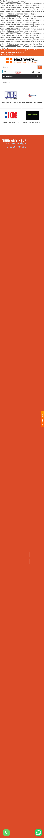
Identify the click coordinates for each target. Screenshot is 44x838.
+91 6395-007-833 (8, 55)
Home (5, 83)
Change (17, 72)
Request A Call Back (42, 419)
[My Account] (33, 72)
